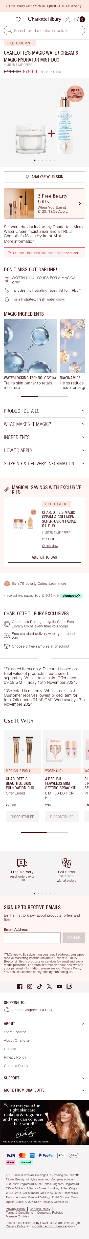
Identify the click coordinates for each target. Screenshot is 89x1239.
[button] (10, 30)
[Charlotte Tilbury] (44, 19)
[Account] (67, 19)
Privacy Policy (71, 968)
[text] (62, 817)
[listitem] (44, 122)
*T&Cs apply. (13, 954)
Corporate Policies (50, 1212)
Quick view (50, 546)
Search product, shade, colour (41, 30)
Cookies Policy (16, 1066)
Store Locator (15, 1032)
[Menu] (6, 19)
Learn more (57, 583)
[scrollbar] (44, 396)
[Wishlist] (18, 19)
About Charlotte (17, 1040)
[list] (44, 122)
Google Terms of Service (49, 1226)
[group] (30, 354)
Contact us (61, 1201)
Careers (10, 1049)
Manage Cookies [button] (17, 1216)
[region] (44, 525)
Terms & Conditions (19, 1212)
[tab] (34, 160)
